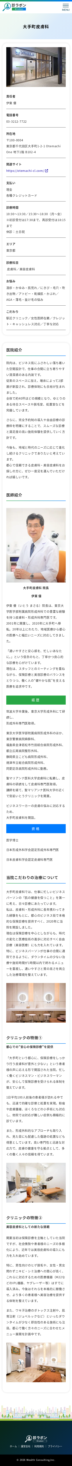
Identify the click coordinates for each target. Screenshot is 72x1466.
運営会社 (25, 1446)
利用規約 (39, 1446)
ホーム (13, 1446)
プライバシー (55, 1446)
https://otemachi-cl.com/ (25, 170)
